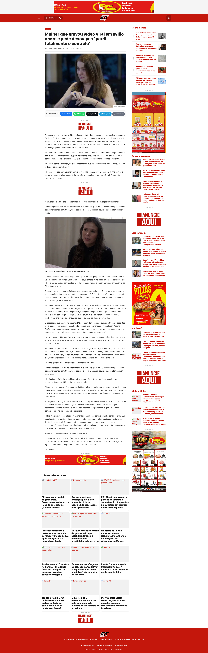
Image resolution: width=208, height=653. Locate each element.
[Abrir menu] (39, 18)
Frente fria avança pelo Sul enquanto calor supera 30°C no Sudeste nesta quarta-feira (114, 568)
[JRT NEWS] (104, 635)
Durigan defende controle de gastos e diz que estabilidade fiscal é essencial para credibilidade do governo (85, 535)
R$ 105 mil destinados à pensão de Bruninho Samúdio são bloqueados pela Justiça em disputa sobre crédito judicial (115, 502)
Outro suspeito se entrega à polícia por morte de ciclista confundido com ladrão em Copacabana (84, 502)
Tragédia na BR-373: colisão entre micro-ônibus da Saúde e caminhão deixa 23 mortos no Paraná (53, 603)
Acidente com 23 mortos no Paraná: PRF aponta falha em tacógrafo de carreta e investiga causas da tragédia (55, 569)
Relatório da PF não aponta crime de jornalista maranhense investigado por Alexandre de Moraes (113, 535)
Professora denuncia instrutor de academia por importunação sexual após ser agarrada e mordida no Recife (55, 535)
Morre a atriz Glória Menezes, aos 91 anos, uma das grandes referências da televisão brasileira (114, 603)
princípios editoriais (87, 645)
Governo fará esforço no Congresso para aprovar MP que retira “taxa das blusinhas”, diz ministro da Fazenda (85, 569)
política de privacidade (104, 645)
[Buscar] (168, 18)
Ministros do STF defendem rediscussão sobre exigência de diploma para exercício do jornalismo (85, 603)
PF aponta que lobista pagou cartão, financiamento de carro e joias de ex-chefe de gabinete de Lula (55, 502)
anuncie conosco (121, 645)
